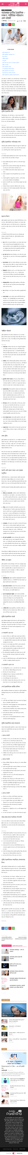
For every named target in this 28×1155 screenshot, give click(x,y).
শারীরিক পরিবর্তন (5, 58)
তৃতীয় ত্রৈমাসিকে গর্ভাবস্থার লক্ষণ (8, 54)
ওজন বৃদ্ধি (4, 60)
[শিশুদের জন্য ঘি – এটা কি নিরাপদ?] (4, 1027)
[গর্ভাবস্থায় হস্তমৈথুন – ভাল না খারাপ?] (5, 951)
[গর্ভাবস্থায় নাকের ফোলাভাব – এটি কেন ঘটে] (5, 972)
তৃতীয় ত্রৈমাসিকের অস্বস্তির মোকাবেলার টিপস (10, 74)
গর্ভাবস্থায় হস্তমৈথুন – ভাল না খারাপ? (17, 951)
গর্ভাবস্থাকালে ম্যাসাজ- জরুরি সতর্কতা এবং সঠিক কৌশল (17, 986)
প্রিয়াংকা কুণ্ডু (5, 20)
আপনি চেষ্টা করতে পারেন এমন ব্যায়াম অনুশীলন (10, 62)
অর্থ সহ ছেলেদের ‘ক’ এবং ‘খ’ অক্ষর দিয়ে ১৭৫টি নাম (13, 1013)
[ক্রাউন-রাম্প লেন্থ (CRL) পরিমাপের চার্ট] (5, 965)
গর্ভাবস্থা (6, 8)
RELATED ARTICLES (6, 946)
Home (2, 8)
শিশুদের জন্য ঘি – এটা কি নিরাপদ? (15, 1026)
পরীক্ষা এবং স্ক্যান (5, 64)
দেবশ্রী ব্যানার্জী (4, 1070)
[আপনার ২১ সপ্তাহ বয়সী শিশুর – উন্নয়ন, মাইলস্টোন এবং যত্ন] (4, 1040)
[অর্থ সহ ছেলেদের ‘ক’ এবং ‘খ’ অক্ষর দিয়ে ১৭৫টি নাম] (14, 1010)
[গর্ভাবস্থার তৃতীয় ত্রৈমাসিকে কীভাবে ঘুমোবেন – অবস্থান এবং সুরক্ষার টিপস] (4, 1021)
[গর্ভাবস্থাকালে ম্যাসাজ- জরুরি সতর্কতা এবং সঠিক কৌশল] (5, 987)
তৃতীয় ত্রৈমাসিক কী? (6, 52)
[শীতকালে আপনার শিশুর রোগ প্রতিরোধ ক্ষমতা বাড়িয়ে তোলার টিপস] (5, 1102)
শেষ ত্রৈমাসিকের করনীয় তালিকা (8, 68)
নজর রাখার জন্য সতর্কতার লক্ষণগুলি (8, 72)
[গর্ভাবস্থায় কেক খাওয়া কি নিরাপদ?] (5, 958)
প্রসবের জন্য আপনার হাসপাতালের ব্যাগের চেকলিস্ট (21, 938)
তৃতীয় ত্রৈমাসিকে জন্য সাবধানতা (8, 70)
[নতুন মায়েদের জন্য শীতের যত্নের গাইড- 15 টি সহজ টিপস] (5, 1095)
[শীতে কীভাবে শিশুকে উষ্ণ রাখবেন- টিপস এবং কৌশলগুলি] (5, 1088)
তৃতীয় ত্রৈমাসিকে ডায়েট (6, 66)
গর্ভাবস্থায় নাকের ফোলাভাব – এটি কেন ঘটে (17, 972)
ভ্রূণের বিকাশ (4, 56)
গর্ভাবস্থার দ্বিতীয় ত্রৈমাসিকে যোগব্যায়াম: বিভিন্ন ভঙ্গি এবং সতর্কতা (7, 939)
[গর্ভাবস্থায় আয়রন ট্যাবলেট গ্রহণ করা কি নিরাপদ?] (5, 981)
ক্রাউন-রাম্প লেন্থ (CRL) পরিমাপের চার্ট (15, 965)
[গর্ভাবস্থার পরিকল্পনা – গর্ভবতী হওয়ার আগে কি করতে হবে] (4, 1034)
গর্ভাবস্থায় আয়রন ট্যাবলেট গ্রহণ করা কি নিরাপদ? (18, 979)
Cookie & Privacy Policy (7, 1149)
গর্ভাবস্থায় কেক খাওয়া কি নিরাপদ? (16, 958)
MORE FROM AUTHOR (17, 946)
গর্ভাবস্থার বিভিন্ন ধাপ (12, 8)
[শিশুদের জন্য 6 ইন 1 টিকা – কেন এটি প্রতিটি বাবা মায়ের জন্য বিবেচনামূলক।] (14, 1058)
